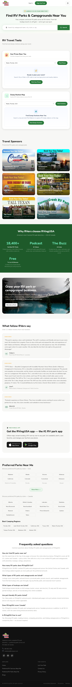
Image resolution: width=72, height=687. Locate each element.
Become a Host (11, 305)
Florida (27, 483)
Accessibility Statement (50, 683)
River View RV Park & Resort (16, 355)
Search (65, 27)
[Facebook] (3, 655)
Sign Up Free (41, 3)
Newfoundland (27, 506)
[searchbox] (32, 28)
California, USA (35, 526)
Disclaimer (61, 683)
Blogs (4, 675)
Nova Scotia (61, 506)
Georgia (44, 483)
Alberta (10, 502)
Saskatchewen (10, 515)
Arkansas (61, 474)
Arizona (44, 474)
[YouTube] (8, 655)
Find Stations (61, 104)
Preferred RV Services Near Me (11, 668)
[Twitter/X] (12, 655)
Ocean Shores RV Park (15, 408)
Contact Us (41, 668)
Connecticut (44, 479)
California (10, 479)
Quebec (61, 511)
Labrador (44, 502)
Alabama (10, 474)
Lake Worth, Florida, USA (20, 526)
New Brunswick (10, 506)
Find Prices (62, 63)
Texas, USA (45, 526)
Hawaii (61, 483)
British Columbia (27, 502)
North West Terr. (44, 506)
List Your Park (42, 665)
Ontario (27, 511)
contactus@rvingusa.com (11, 651)
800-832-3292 (8, 649)
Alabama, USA (22, 530)
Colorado (27, 479)
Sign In (31, 3)
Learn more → (25, 305)
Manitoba (61, 502)
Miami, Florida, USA (57, 526)
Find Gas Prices (36, 82)
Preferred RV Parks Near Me (10, 672)
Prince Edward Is (44, 511)
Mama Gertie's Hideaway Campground (19, 388)
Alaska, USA (32, 530)
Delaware (61, 479)
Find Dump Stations (36, 123)
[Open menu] (68, 3)
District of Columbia (10, 483)
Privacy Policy (42, 672)
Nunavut (10, 511)
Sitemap (67, 683)
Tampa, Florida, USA (9, 530)
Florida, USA (6, 526)
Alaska (27, 474)
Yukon (27, 515)
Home (4, 665)
